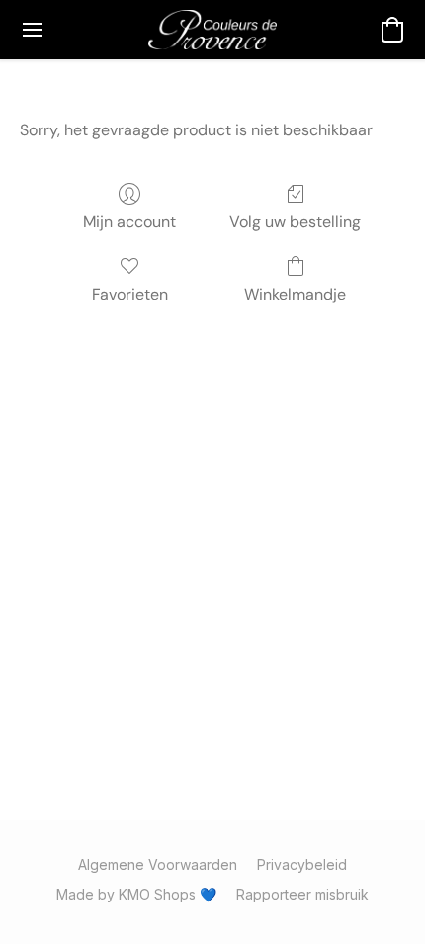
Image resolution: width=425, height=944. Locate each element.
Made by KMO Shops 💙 (136, 894)
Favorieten (130, 294)
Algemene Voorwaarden (157, 864)
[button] (212, 29)
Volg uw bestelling (295, 222)
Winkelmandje (295, 294)
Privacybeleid (302, 864)
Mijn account (129, 222)
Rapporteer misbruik (302, 894)
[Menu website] (32, 29)
